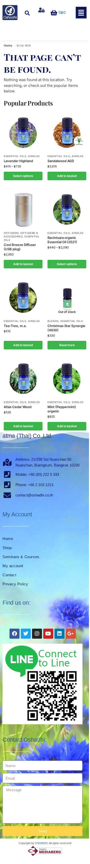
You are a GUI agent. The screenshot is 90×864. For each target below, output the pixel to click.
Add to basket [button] (67, 176)
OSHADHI (41, 843)
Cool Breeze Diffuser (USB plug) (20, 247)
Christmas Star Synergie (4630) (66, 328)
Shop (7, 548)
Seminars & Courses (21, 557)
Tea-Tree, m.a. (15, 326)
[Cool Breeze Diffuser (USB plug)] (23, 208)
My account (12, 566)
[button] (81, 12)
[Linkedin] (59, 634)
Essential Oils (15, 156)
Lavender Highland (18, 161)
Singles (34, 156)
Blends (53, 320)
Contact (9, 575)
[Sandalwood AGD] (67, 131)
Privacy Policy (15, 584)
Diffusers (11, 232)
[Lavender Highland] (23, 131)
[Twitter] (26, 634)
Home (8, 45)
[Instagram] (37, 634)
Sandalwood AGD (61, 161)
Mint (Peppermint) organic (62, 409)
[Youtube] (48, 634)
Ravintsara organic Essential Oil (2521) (62, 240)
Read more (67, 345)
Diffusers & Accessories (21, 234)
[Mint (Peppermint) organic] (67, 377)
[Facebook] (15, 634)
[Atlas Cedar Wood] (23, 377)
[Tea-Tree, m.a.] (23, 296)
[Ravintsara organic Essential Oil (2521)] (67, 208)
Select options (23, 176)
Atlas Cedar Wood (18, 407)
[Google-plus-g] (71, 634)
